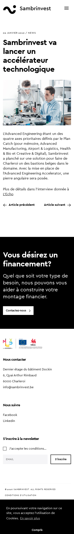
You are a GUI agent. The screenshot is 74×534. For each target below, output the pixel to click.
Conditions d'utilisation (20, 495)
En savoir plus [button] (30, 518)
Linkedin (9, 420)
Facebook (10, 415)
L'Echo (8, 194)
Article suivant (54, 204)
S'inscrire (61, 459)
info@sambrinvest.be (18, 387)
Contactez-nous (16, 310)
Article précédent (22, 204)
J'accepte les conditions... (27, 448)
